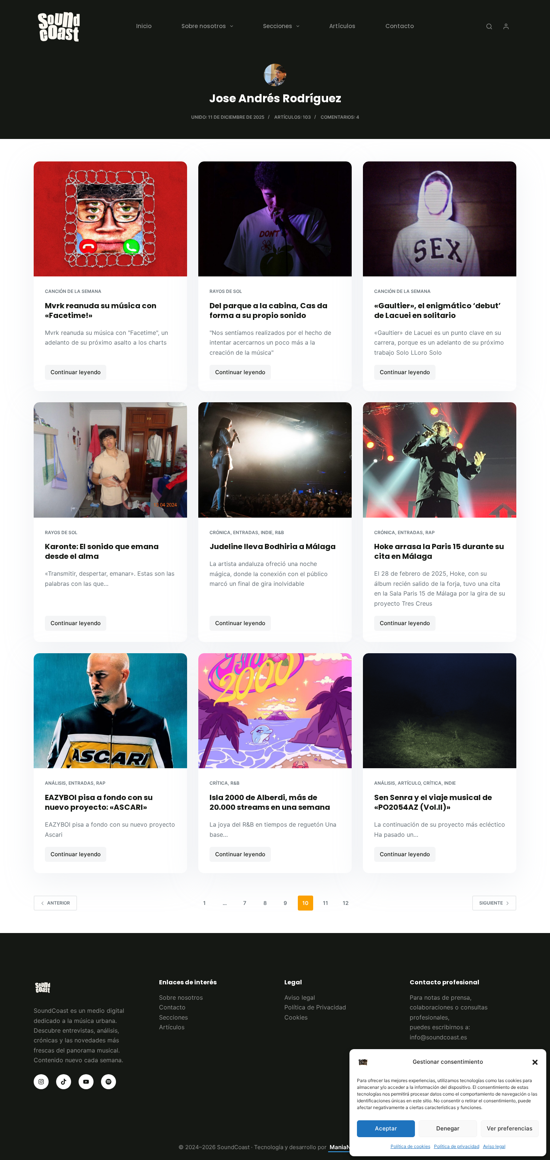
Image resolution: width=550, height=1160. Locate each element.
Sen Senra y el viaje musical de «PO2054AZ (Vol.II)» (433, 802)
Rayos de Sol (226, 291)
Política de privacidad (456, 1146)
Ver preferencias (509, 1128)
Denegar (447, 1128)
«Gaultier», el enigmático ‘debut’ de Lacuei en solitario (437, 310)
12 (346, 903)
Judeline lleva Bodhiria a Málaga (273, 546)
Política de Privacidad (315, 1007)
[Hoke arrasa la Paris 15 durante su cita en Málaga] (439, 460)
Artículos (342, 26)
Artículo (409, 783)
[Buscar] (489, 26)
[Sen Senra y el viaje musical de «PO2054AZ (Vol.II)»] (439, 711)
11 (325, 903)
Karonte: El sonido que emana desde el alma (102, 551)
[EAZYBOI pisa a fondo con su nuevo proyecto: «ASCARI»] (110, 711)
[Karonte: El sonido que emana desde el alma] (110, 460)
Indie (266, 532)
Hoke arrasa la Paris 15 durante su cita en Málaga (439, 551)
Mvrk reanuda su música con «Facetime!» (100, 310)
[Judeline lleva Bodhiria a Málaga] (275, 460)
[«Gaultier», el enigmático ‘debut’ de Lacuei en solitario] (439, 219)
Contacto (399, 26)
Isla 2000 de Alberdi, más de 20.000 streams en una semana (270, 802)
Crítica (219, 783)
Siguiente (491, 903)
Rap (430, 532)
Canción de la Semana (73, 291)
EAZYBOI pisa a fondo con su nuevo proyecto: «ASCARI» (99, 802)
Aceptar (386, 1128)
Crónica (220, 532)
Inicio (144, 26)
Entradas (245, 532)
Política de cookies (410, 1146)
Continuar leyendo (78, 374)
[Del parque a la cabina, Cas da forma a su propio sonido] (275, 219)
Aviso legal (494, 1146)
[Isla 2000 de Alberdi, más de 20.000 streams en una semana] (275, 711)
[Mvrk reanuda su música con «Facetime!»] (110, 219)
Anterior (58, 903)
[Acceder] (506, 26)
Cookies (296, 1017)
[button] (535, 1062)
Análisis (55, 783)
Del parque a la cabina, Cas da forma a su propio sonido (268, 310)
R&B (279, 532)
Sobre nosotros (203, 26)
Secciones (277, 26)
